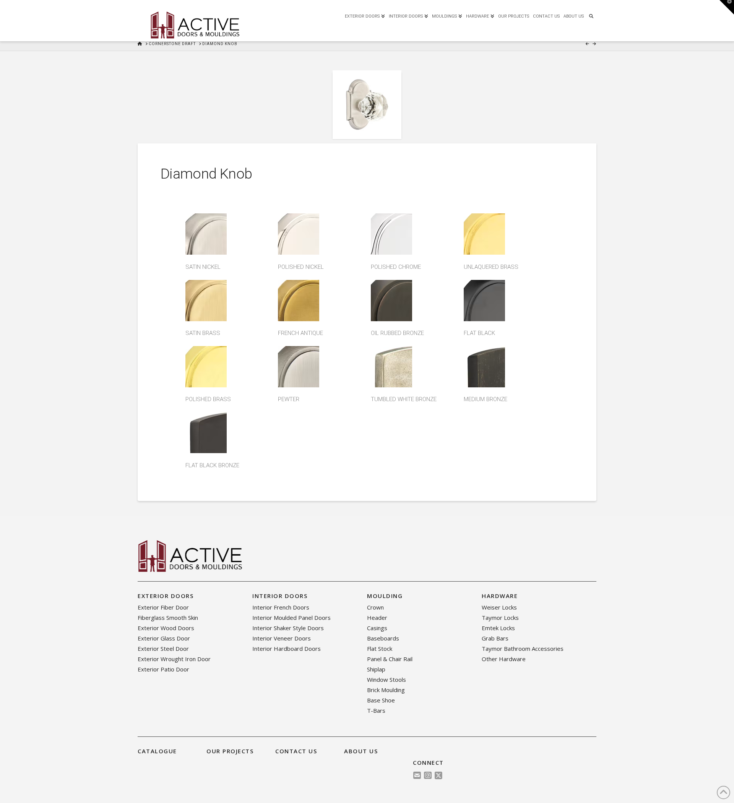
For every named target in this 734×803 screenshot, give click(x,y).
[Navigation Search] (591, 15)
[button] (726, 7)
